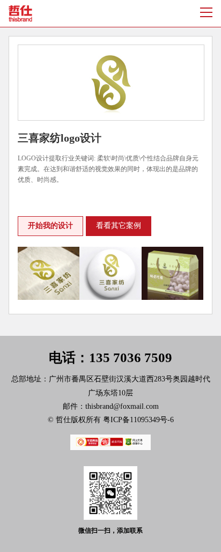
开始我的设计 (50, 226)
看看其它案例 (118, 226)
